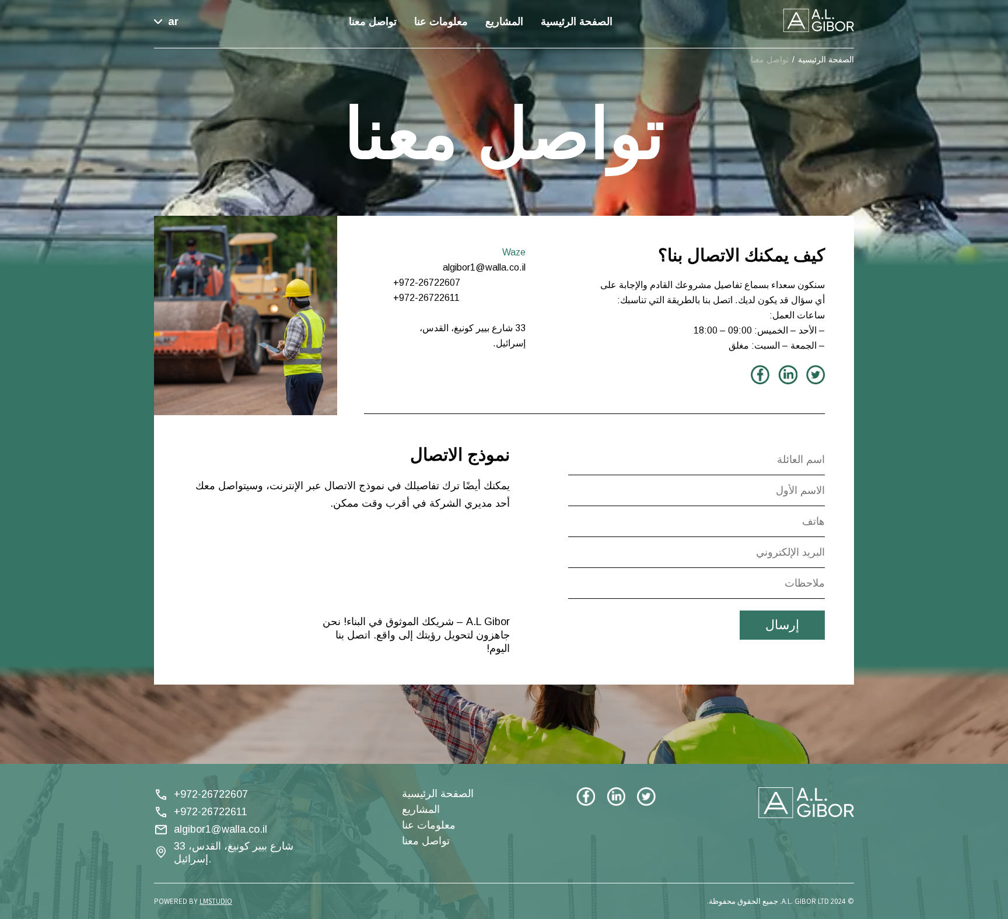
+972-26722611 (210, 812)
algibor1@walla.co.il (220, 829)
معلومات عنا (441, 21)
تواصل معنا (373, 21)
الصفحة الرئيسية (576, 21)
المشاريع (504, 21)
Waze (514, 252)
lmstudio (216, 901)
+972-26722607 (211, 794)
